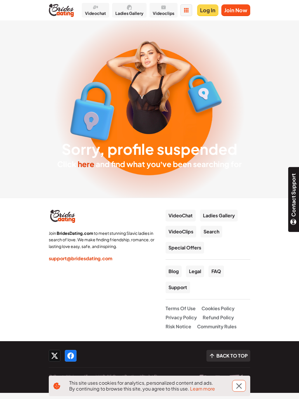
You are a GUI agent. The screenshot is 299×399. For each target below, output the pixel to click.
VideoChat (180, 215)
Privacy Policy (181, 317)
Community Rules (217, 326)
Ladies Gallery (219, 215)
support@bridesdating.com (80, 258)
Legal (195, 271)
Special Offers (184, 247)
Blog (173, 271)
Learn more (202, 389)
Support (177, 287)
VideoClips (180, 231)
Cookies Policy (217, 308)
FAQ (216, 271)
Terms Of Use (181, 308)
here (86, 164)
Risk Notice (178, 326)
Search (211, 231)
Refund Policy (218, 317)
